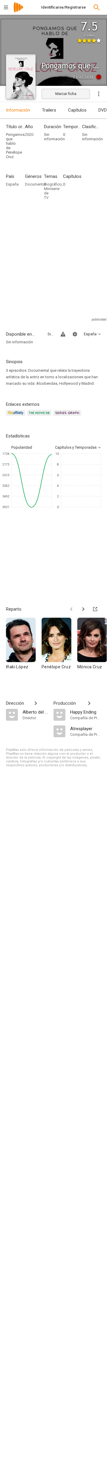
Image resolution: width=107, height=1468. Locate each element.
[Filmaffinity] (16, 416)
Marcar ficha (65, 93)
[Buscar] (96, 7)
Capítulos (77, 110)
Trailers (49, 110)
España (12, 184)
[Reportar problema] (63, 334)
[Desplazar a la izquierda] (71, 609)
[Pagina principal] (18, 11)
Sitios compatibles (51, 334)
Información (18, 110)
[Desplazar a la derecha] (83, 609)
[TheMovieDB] (40, 416)
